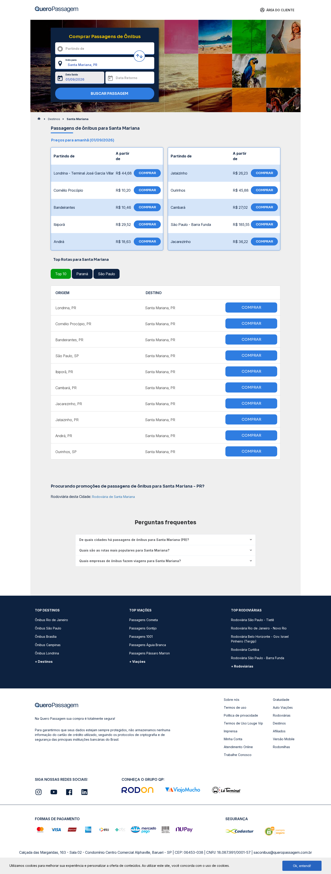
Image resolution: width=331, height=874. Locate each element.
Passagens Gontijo (143, 628)
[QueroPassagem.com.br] (40, 119)
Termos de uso (235, 707)
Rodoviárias (281, 715)
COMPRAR (147, 173)
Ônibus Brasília (46, 636)
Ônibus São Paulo (48, 628)
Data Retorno (126, 78)
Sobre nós (231, 699)
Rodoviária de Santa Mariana (113, 497)
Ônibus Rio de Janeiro (51, 620)
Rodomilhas (281, 747)
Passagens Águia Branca (147, 645)
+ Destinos (44, 661)
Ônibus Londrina (47, 653)
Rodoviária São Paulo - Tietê (252, 620)
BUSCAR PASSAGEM (109, 93)
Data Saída (72, 74)
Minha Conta (233, 739)
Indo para (71, 60)
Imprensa (230, 731)
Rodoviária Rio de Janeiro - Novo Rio (259, 628)
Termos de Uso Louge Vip (243, 723)
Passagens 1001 (141, 636)
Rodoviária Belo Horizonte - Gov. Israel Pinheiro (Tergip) (260, 639)
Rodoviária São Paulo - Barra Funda (257, 658)
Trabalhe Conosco (238, 755)
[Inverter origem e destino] (139, 56)
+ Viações (137, 661)
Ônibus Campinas (48, 645)
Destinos (279, 723)
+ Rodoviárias (242, 666)
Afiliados (279, 731)
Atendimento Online (238, 747)
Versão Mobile (284, 739)
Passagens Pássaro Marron (149, 653)
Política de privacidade (241, 715)
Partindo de (75, 48)
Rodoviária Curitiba (245, 650)
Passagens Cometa (143, 620)
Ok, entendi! (302, 866)
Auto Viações (283, 707)
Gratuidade (281, 699)
